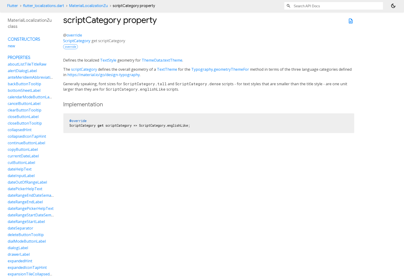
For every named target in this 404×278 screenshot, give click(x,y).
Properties (19, 57)
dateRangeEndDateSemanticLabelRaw (41, 195)
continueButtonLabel (26, 142)
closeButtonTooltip (25, 123)
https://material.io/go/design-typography (103, 74)
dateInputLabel (21, 175)
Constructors (24, 39)
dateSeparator (20, 228)
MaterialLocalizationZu (88, 6)
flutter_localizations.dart (43, 6)
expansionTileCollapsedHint (32, 274)
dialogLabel (18, 247)
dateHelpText (20, 169)
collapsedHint (20, 129)
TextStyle (108, 60)
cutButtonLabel (21, 162)
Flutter (12, 6)
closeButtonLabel (23, 116)
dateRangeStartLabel (26, 221)
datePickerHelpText (25, 188)
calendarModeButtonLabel (31, 97)
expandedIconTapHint (27, 267)
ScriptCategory (76, 40)
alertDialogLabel (22, 70)
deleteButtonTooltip (26, 234)
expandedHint (20, 260)
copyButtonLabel (23, 149)
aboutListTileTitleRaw (27, 64)
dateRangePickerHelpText (31, 208)
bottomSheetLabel (24, 90)
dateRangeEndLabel (25, 201)
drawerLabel (19, 254)
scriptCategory (84, 69)
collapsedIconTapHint (27, 136)
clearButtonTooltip (24, 110)
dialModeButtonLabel (27, 241)
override (74, 35)
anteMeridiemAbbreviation (31, 77)
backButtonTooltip (24, 83)
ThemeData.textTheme (162, 60)
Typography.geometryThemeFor (220, 69)
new (11, 45)
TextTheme (167, 69)
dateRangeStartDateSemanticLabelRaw (42, 215)
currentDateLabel (23, 156)
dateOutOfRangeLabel (27, 182)
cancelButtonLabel (24, 103)
